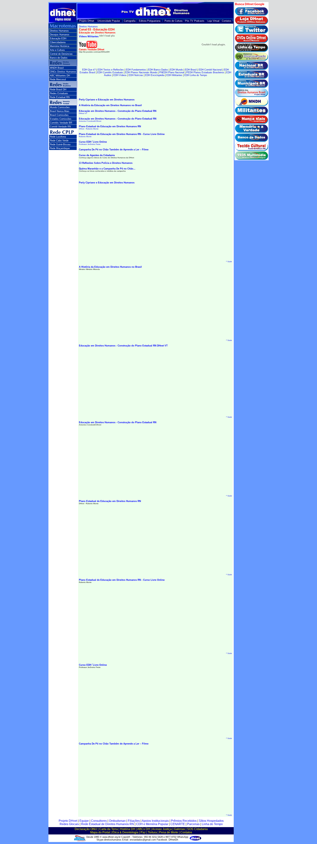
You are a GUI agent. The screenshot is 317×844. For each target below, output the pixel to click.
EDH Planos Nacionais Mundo (141, 72)
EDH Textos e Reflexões (111, 69)
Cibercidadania (57, 42)
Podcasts (199, 20)
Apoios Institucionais (155, 820)
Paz (143, 832)
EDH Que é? (89, 69)
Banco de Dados (59, 57)
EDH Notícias (136, 75)
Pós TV (189, 20)
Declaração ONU (86, 829)
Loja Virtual (213, 20)
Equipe (84, 820)
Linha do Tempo (212, 824)
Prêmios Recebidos (184, 820)
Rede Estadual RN (60, 97)
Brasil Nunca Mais (59, 111)
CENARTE (177, 824)
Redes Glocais (69, 824)
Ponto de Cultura (173, 20)
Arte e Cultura (57, 50)
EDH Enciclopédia (154, 75)
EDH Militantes (174, 75)
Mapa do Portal (100, 832)
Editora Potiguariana (149, 20)
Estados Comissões (60, 119)
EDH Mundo (176, 69)
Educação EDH (58, 38)
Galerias (179, 829)
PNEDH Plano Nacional (171, 72)
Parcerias (193, 824)
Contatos (226, 20)
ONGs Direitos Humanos (63, 71)
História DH (127, 829)
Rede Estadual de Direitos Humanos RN (107, 824)
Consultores (99, 820)
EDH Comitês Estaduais (110, 72)
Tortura (152, 832)
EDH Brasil (191, 69)
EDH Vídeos (120, 75)
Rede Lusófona (58, 136)
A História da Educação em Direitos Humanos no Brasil (110, 105)
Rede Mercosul (58, 79)
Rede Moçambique (60, 148)
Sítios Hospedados (211, 820)
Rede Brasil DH (58, 89)
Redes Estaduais (59, 93)
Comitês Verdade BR (61, 122)
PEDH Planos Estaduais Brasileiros (205, 72)
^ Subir (229, 262)
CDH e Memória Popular (152, 824)
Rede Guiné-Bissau (60, 144)
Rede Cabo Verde (59, 140)
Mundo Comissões (60, 107)
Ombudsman (117, 820)
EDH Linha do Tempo (195, 75)
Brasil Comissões (59, 115)
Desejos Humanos (59, 34)
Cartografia (129, 20)
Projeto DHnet (86, 20)
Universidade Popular (108, 20)
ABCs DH (143, 829)
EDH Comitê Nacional (210, 69)
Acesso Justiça (162, 829)
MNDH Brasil (57, 67)
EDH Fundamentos (136, 69)
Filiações (134, 820)
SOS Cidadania (197, 829)
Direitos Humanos (59, 30)
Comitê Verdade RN (60, 126)
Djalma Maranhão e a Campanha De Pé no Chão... (107, 168)
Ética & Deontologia (125, 832)
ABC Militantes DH (60, 75)
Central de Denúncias (61, 54)
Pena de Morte (168, 832)
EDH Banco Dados (158, 69)
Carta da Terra (108, 829)
